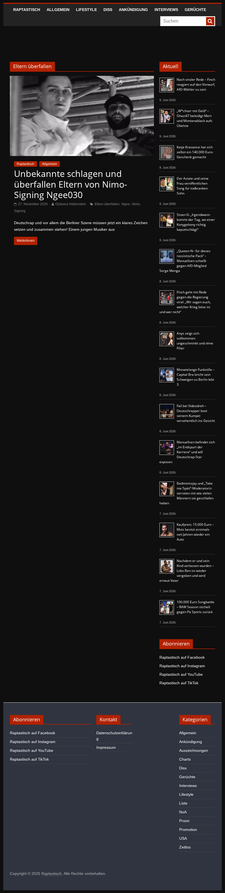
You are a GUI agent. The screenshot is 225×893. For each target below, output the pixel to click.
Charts (185, 759)
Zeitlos (185, 847)
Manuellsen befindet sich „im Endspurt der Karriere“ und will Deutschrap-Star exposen (187, 452)
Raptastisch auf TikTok (178, 683)
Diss (107, 9)
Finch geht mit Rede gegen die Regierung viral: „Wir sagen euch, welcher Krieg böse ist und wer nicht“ (185, 302)
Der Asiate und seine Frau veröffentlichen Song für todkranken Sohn (193, 186)
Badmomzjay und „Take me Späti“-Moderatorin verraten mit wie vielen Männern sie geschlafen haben (186, 493)
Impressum (106, 747)
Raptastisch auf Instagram (182, 666)
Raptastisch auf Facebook (182, 657)
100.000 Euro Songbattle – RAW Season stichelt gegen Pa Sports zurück (195, 607)
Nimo (136, 204)
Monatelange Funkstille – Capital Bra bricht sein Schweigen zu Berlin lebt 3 (196, 377)
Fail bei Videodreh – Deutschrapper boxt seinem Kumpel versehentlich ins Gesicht (196, 413)
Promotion (188, 829)
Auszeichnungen (193, 750)
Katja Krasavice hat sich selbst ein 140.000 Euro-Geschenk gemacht (195, 152)
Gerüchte (195, 9)
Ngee (126, 204)
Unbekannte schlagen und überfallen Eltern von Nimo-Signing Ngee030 (70, 184)
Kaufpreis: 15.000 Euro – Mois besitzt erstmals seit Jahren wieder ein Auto (195, 532)
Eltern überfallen (107, 204)
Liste (183, 803)
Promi (184, 821)
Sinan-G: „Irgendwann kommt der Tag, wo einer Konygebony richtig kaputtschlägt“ (196, 222)
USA (183, 838)
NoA (183, 812)
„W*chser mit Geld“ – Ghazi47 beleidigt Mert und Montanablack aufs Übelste (194, 118)
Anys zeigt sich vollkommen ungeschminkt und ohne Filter (195, 340)
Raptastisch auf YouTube (181, 674)
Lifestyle (86, 9)
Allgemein (58, 9)
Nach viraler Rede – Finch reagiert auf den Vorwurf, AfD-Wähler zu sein (196, 84)
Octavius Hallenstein (70, 204)
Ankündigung (133, 9)
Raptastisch (26, 9)
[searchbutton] (210, 21)
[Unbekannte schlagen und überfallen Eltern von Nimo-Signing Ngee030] (82, 79)
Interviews (166, 9)
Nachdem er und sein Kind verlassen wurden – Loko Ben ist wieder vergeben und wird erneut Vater (186, 570)
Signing (20, 211)
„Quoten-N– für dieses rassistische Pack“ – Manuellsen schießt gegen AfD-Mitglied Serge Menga (184, 261)
